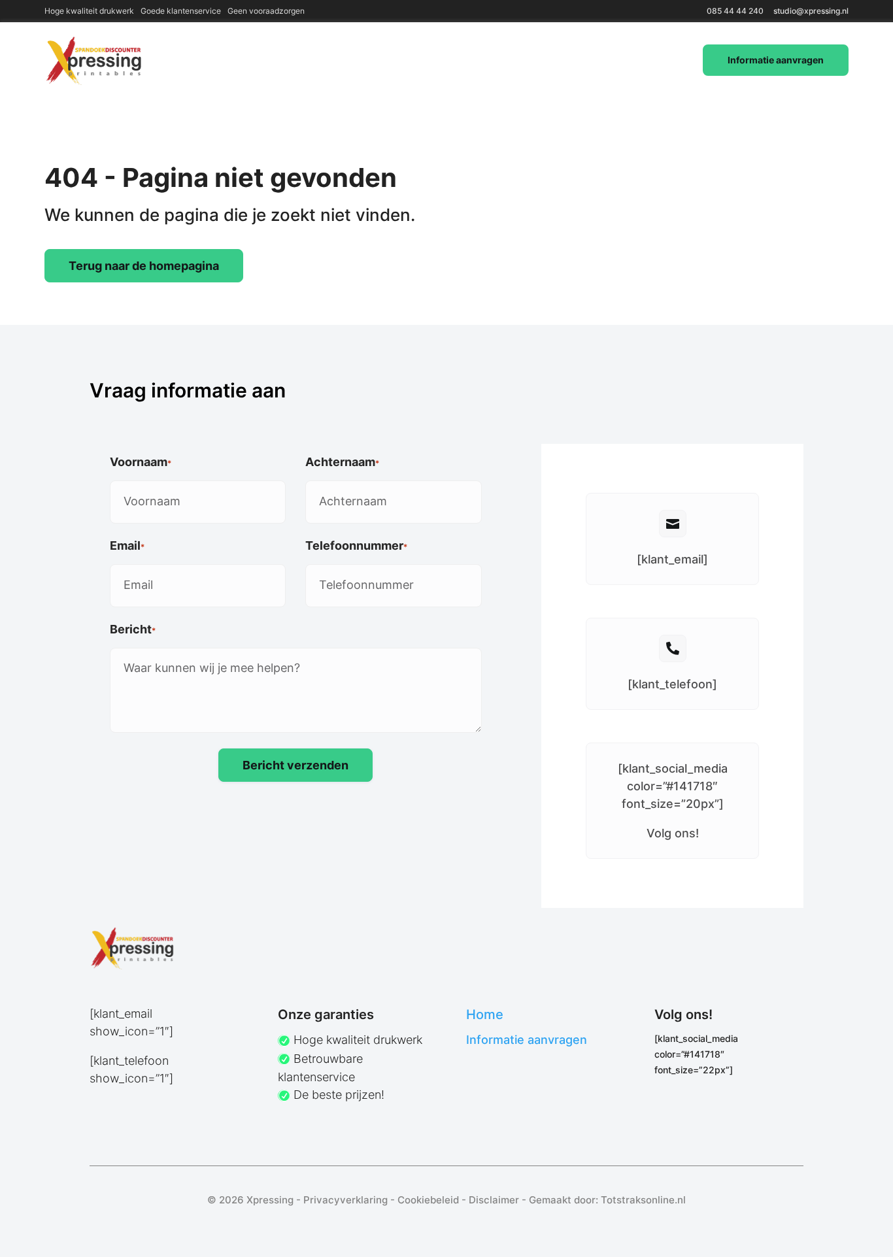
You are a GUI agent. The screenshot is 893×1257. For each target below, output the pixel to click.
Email (127, 545)
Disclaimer (494, 1200)
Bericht (133, 629)
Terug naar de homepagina (144, 266)
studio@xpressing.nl (811, 11)
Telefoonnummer (356, 545)
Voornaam (140, 462)
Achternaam (342, 462)
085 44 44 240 (735, 11)
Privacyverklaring (345, 1200)
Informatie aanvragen (776, 59)
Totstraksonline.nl (643, 1200)
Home (484, 1014)
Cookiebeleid (428, 1200)
